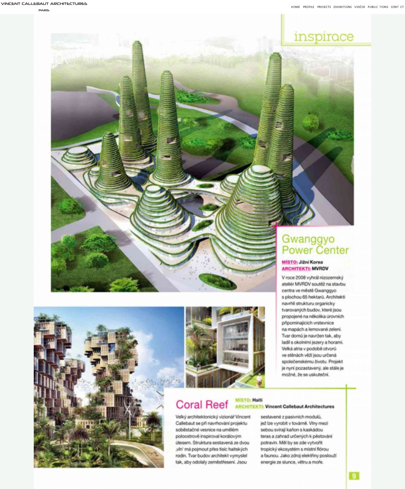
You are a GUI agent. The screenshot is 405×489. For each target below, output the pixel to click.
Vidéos (359, 7)
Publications (378, 7)
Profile (309, 7)
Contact (397, 7)
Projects (324, 7)
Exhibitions (343, 7)
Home (295, 7)
